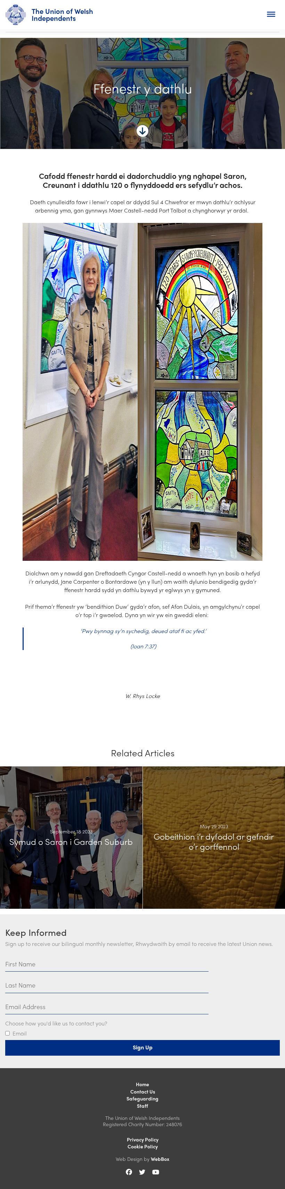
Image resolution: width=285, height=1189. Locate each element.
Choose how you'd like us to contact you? (56, 1023)
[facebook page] (129, 1171)
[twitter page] (142, 1171)
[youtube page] (155, 1171)
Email (20, 1033)
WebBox (160, 1158)
